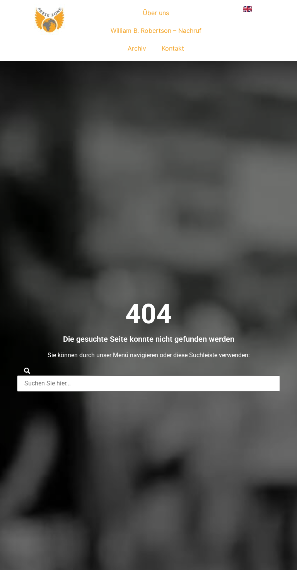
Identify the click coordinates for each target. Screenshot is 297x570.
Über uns (156, 13)
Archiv (137, 48)
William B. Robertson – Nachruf (156, 30)
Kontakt (173, 48)
